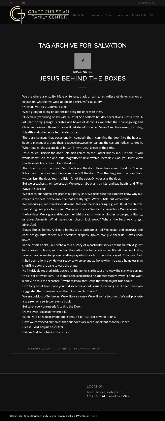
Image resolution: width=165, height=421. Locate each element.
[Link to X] (11, 3)
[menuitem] (64, 15)
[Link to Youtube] (23, 3)
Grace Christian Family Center (40, 416)
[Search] (151, 15)
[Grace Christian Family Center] (40, 15)
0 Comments (62, 348)
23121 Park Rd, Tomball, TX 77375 (108, 396)
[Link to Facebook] (17, 3)
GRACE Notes (82, 71)
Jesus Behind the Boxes (82, 78)
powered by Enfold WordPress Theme (77, 416)
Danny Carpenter (89, 348)
